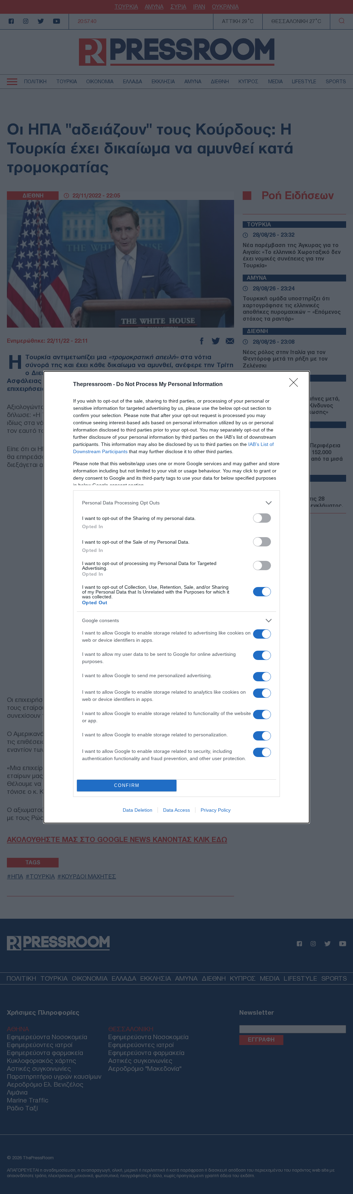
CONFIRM (127, 785)
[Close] (295, 384)
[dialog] (176, 597)
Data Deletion (137, 810)
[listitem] (176, 503)
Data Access (176, 810)
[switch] (262, 518)
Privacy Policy (216, 810)
